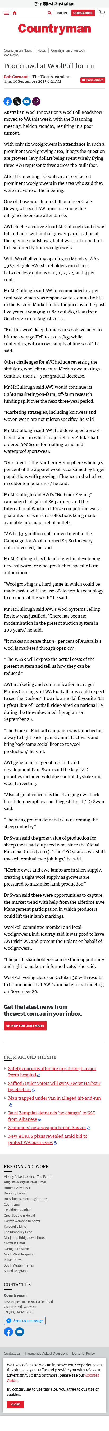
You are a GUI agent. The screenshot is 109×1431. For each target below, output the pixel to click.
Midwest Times (14, 1243)
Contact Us (12, 1353)
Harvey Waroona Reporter (22, 1221)
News (41, 50)
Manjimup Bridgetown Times (24, 1238)
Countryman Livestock (68, 50)
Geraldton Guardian (17, 1210)
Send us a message (28, 1321)
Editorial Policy (83, 1353)
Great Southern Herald (19, 1215)
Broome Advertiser (17, 1188)
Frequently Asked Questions (46, 1353)
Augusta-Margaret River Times (25, 1182)
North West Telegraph (19, 1254)
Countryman (12, 1204)
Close (15, 1404)
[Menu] (6, 13)
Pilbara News (13, 1260)
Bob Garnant (94, 80)
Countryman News (18, 50)
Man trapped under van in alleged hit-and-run (54, 1098)
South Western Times (19, 1265)
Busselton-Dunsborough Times (25, 1199)
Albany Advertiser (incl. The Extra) (27, 1177)
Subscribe (83, 13)
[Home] (15, 13)
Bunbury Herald (15, 1193)
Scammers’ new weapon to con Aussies (47, 1127)
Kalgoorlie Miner (15, 1226)
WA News (11, 55)
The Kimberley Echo (18, 1232)
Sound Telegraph (16, 1271)
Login (62, 13)
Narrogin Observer (17, 1249)
